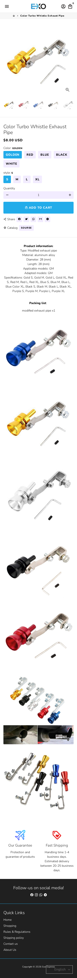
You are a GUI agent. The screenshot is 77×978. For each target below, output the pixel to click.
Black (62, 155)
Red (30, 155)
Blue (44, 155)
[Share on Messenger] (47, 219)
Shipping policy (13, 938)
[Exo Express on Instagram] (36, 895)
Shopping (9, 926)
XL (37, 179)
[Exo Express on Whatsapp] (40, 895)
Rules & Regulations (16, 932)
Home (7, 920)
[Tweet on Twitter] (26, 219)
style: (8, 173)
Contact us (10, 944)
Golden (12, 155)
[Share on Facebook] (19, 219)
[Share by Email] (40, 219)
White (11, 164)
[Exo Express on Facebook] (31, 895)
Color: (12, 148)
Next (70, 60)
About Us (9, 950)
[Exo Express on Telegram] (45, 895)
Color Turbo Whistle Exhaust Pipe (42, 15)
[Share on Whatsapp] (33, 219)
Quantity (9, 188)
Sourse (26, 227)
